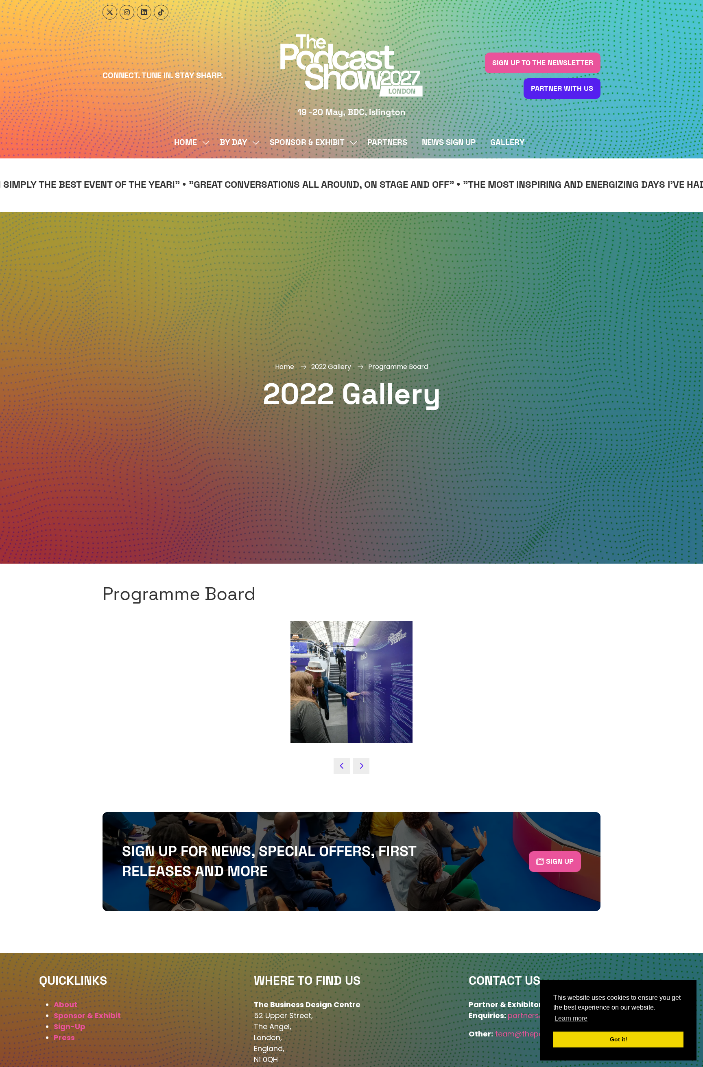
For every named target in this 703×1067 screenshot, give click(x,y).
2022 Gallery (331, 366)
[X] (110, 12)
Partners (387, 142)
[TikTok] (161, 12)
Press (64, 1037)
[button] (542, 63)
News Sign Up (449, 142)
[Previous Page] (342, 766)
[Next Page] (361, 766)
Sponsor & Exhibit (307, 142)
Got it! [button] (618, 1039)
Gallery (507, 142)
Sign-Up (69, 1026)
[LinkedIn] (144, 12)
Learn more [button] (571, 1018)
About (65, 1004)
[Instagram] (127, 12)
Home (185, 142)
